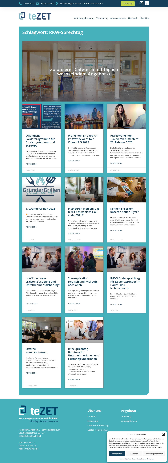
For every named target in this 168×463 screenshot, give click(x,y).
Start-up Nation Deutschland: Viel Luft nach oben (82, 281)
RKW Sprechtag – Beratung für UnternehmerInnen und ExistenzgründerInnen (83, 353)
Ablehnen (134, 454)
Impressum (150, 459)
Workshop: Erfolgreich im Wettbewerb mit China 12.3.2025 (82, 139)
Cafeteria (91, 416)
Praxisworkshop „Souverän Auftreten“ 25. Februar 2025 (124, 139)
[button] (163, 434)
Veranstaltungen (118, 18)
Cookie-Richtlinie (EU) (97, 429)
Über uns (144, 18)
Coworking (126, 416)
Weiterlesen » (31, 164)
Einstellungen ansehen (154, 454)
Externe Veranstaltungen (37, 350)
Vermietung (102, 18)
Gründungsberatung (84, 18)
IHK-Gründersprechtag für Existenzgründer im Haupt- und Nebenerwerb (125, 283)
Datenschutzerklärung (139, 459)
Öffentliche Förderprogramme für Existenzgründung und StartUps (40, 140)
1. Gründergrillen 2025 (40, 208)
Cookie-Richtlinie (125, 459)
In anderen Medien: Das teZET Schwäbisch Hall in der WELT (83, 212)
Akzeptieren (117, 454)
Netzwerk (132, 18)
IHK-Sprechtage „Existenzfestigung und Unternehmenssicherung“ (43, 281)
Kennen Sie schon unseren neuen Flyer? (124, 210)
